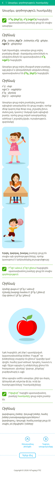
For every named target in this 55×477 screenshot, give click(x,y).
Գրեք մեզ (27, 455)
